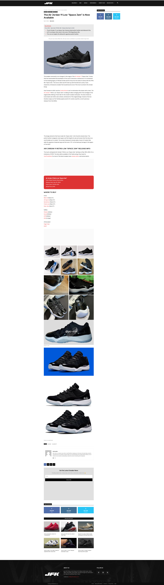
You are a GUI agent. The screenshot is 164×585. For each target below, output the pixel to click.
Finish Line (46, 204)
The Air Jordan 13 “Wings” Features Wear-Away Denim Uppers (84, 551)
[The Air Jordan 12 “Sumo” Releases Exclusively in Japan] (69, 543)
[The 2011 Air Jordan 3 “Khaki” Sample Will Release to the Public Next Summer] (86, 526)
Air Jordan (45, 10)
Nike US (46, 198)
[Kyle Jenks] (48, 454)
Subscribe (68, 479)
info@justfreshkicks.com (74, 576)
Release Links (55, 11)
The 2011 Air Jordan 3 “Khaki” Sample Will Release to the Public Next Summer (85, 534)
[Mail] (53, 457)
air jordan (49, 443)
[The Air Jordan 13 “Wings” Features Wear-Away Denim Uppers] (86, 543)
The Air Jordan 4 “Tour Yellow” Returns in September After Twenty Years (51, 551)
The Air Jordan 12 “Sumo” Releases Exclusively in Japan (67, 551)
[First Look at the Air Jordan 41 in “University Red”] (52, 526)
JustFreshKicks (48, 156)
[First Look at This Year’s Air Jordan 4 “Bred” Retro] (69, 526)
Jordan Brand (63, 90)
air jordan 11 (54, 443)
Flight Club (47, 224)
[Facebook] (45, 464)
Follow (68, 507)
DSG (45, 218)
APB (45, 216)
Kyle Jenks (52, 21)
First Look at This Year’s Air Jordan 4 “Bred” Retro (68, 534)
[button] (117, 2)
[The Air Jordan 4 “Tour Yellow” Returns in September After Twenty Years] (52, 543)
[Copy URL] (54, 464)
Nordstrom (47, 202)
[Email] (51, 464)
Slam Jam (46, 206)
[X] (55, 457)
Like (52, 507)
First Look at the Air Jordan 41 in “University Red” (50, 534)
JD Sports (46, 200)
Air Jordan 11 (50, 11)
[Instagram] (103, 573)
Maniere (46, 212)
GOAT (45, 226)
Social (45, 214)
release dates (75, 156)
